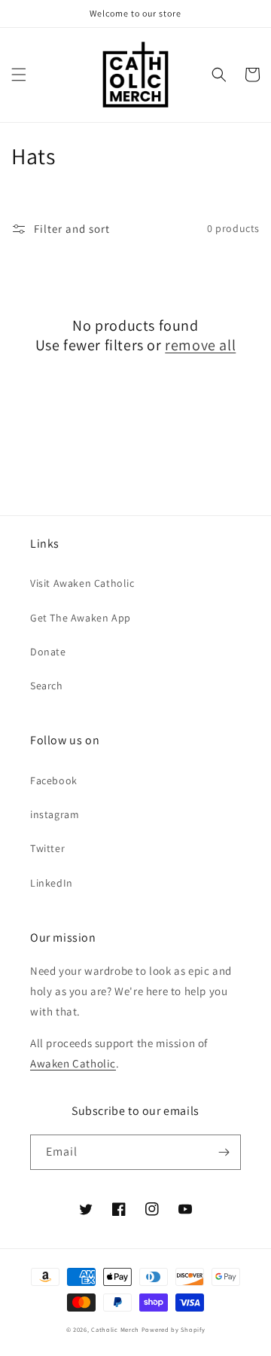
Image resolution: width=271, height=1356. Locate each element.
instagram (54, 814)
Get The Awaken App (80, 618)
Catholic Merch (115, 1329)
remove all (200, 345)
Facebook (54, 780)
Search (46, 685)
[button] (18, 74)
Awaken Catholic (73, 1063)
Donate (48, 651)
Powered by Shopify (174, 1329)
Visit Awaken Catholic (82, 583)
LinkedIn (51, 883)
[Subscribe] (223, 1152)
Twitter (47, 848)
